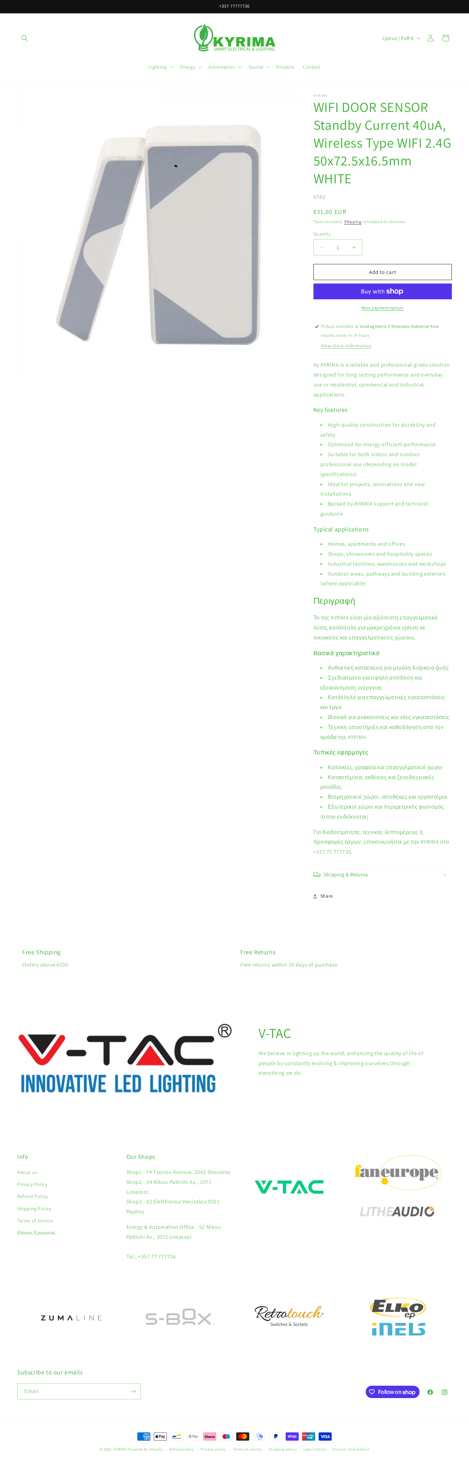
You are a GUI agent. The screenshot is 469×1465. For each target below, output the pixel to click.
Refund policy (181, 1449)
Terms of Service (35, 1221)
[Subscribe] (132, 1391)
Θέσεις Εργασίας (36, 1233)
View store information (346, 346)
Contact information (350, 1449)
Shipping (353, 221)
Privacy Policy (32, 1184)
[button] (24, 38)
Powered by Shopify (145, 1449)
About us (27, 1172)
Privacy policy (213, 1449)
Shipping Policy (34, 1209)
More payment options (383, 307)
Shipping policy (282, 1449)
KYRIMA (119, 1449)
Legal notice (314, 1449)
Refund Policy (32, 1196)
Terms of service (247, 1449)
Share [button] (326, 896)
